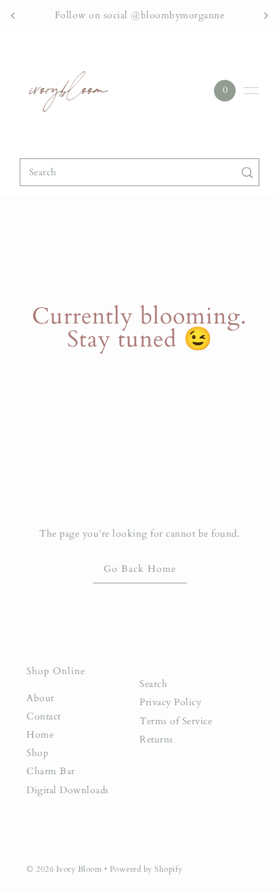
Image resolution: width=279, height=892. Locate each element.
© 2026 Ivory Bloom (65, 869)
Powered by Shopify (146, 869)
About (40, 698)
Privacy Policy (170, 702)
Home (39, 735)
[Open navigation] (251, 91)
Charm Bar (50, 771)
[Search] (247, 172)
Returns (156, 740)
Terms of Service (176, 721)
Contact (43, 717)
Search (153, 684)
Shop (37, 753)
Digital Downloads (67, 790)
